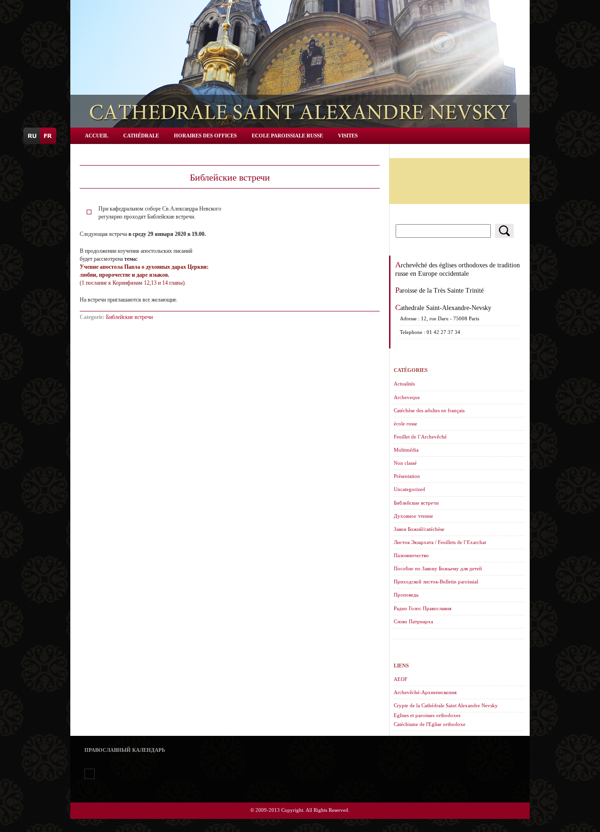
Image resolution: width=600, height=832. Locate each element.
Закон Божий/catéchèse (419, 529)
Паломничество (411, 555)
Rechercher (504, 231)
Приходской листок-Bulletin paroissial (436, 581)
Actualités (404, 383)
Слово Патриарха (413, 621)
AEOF (400, 679)
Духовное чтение (413, 516)
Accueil (96, 135)
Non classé (405, 463)
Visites (348, 135)
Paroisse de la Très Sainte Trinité (439, 290)
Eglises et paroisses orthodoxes (427, 715)
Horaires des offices (205, 135)
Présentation (407, 476)
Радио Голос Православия (422, 608)
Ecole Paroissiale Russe (287, 135)
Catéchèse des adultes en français (429, 410)
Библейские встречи (129, 317)
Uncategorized (409, 489)
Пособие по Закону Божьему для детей (438, 568)
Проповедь (406, 595)
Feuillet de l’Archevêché (420, 436)
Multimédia (406, 450)
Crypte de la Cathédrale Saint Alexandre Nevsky (446, 705)
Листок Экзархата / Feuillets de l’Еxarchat (440, 542)
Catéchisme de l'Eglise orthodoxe (429, 724)
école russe (405, 423)
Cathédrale (141, 135)
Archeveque (407, 397)
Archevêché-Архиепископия (425, 692)
